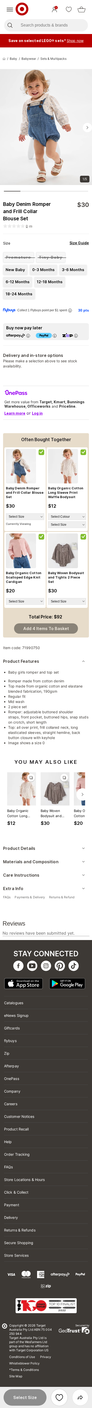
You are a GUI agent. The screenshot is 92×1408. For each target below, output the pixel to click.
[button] (25, 1397)
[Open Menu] (10, 9)
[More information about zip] (75, 335)
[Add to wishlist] (59, 1397)
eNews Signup (16, 1015)
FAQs (8, 1167)
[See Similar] (31, 778)
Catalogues (13, 1003)
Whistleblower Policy (24, 1363)
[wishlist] (68, 9)
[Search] (10, 25)
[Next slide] (87, 127)
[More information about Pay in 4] (54, 335)
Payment (11, 1205)
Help (8, 1141)
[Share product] (80, 1397)
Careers (10, 1104)
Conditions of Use (22, 1357)
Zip (6, 1053)
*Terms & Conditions (24, 1370)
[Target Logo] (22, 9)
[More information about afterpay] (28, 335)
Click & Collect (16, 1192)
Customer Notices (19, 1116)
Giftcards (12, 1028)
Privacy (45, 1357)
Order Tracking (17, 1154)
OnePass (11, 1078)
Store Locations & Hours (24, 1179)
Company (12, 1091)
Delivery (11, 1217)
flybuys (10, 1040)
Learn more (14, 413)
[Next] (82, 794)
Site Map (15, 1376)
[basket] (81, 9)
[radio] (18, 257)
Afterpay (11, 1066)
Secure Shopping (18, 1243)
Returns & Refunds (20, 1230)
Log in (37, 413)
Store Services (16, 1255)
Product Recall (16, 1129)
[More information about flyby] (70, 310)
